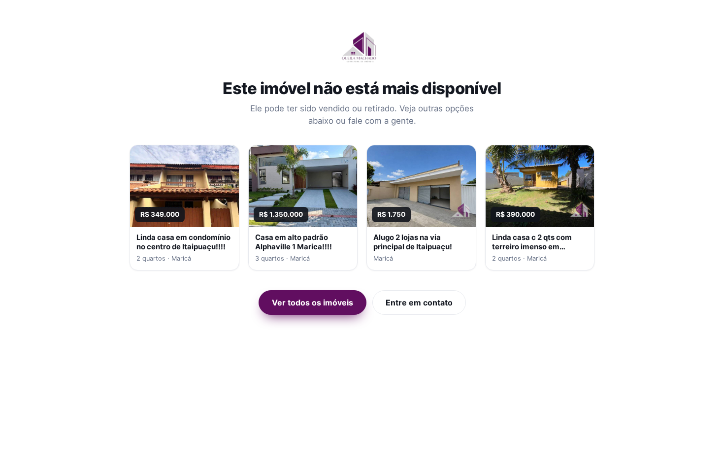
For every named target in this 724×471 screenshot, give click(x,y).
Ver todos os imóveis (312, 302)
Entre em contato (419, 302)
